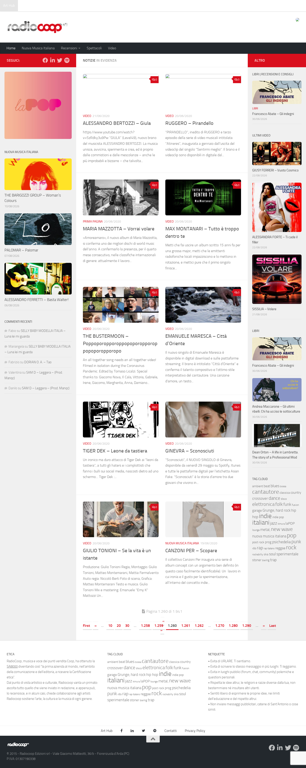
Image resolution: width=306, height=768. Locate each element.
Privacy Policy (195, 731)
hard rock (283, 510)
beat (267, 486)
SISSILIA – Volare (264, 309)
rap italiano (269, 548)
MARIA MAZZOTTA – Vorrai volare (118, 229)
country (296, 493)
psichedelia (281, 541)
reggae (280, 548)
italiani (260, 522)
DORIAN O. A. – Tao (38, 362)
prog (268, 542)
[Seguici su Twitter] (59, 60)
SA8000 (12, 666)
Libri (255, 108)
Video (112, 48)
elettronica (263, 504)
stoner (256, 560)
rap (260, 547)
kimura (281, 523)
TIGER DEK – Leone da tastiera (115, 451)
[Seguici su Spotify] (66, 60)
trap (273, 560)
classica (285, 493)
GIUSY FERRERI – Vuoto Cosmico (275, 170)
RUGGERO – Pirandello (189, 123)
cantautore (265, 491)
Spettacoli (94, 48)
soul (272, 554)
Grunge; (269, 510)
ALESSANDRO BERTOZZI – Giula (117, 123)
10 (110, 625)
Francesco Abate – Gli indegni (273, 114)
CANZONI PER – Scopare (191, 551)
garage (257, 510)
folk (279, 504)
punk (296, 541)
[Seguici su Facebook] (45, 60)
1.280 (233, 625)
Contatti (170, 731)
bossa (283, 486)
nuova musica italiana (269, 536)
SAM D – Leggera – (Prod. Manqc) (45, 388)
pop (291, 535)
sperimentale (287, 554)
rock (291, 547)
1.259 (158, 625)
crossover (260, 498)
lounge (256, 530)
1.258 (145, 625)
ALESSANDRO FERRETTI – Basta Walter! (36, 299)
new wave (282, 529)
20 (119, 625)
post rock (258, 542)
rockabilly (257, 554)
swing (265, 560)
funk (287, 504)
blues (275, 485)
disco (284, 498)
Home (10, 48)
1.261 (185, 625)
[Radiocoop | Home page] (37, 27)
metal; (265, 530)
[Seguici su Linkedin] (52, 60)
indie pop (278, 517)
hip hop (152, 674)
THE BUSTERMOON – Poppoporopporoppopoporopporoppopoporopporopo (120, 343)
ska (266, 554)
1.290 (246, 625)
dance (274, 498)
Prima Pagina (93, 221)
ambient (257, 486)
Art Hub (9, 5)
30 (127, 625)
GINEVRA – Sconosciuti (189, 451)
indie (265, 516)
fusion (295, 504)
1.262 (199, 625)
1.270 (219, 625)
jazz (273, 523)
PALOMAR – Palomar (21, 250)
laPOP (290, 523)
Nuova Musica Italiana (38, 48)
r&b (254, 548)
